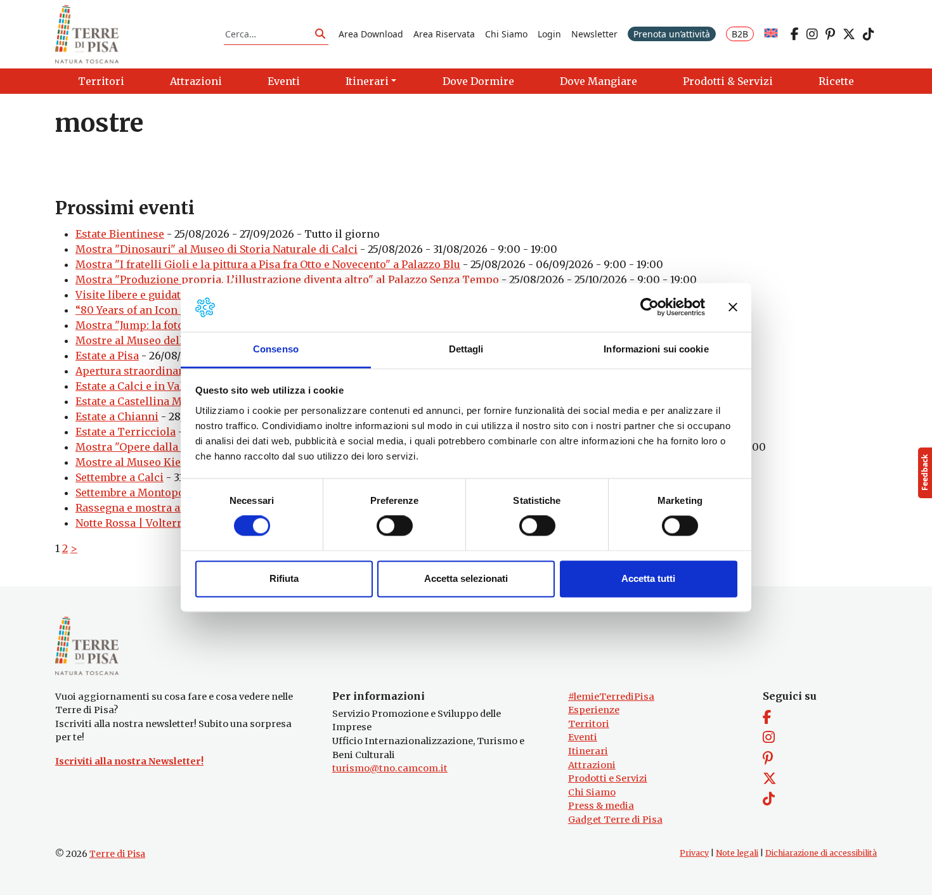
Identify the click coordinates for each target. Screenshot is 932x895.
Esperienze (593, 710)
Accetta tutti (648, 578)
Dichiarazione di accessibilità (821, 853)
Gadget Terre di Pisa (615, 819)
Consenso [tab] (276, 349)
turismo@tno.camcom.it (390, 768)
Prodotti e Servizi (607, 778)
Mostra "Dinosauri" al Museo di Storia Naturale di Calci (216, 249)
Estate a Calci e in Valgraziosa (151, 386)
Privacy (694, 853)
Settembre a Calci (119, 477)
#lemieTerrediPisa (611, 696)
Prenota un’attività (671, 34)
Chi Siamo (506, 34)
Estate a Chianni (117, 416)
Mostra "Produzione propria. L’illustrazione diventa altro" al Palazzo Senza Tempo (287, 279)
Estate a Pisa (107, 355)
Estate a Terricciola (125, 431)
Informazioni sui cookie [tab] (656, 349)
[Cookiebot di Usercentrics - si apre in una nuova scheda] (649, 307)
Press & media (601, 805)
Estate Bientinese (119, 234)
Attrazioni (592, 765)
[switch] (395, 526)
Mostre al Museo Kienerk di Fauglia (166, 462)
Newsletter (594, 34)
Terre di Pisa (117, 854)
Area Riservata (444, 34)
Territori (588, 724)
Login (549, 34)
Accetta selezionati (466, 578)
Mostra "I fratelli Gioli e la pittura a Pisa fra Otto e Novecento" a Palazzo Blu (267, 264)
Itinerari (588, 751)
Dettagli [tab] (466, 349)
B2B (740, 34)
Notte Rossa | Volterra (131, 523)
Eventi (582, 737)
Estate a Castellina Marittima (149, 401)
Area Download (371, 34)
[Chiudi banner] (732, 307)
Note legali (737, 853)
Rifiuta (284, 578)
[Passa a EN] (771, 34)
